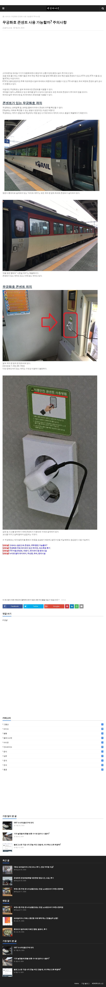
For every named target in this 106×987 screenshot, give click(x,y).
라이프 (7, 16)
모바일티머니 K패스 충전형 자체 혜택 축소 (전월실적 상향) (36, 918)
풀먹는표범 (8, 28)
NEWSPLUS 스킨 (97, 983)
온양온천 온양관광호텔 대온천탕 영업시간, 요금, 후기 (34, 878)
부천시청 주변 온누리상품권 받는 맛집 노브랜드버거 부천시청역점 (38, 889)
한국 (53, 765)
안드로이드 (53, 747)
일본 (53, 756)
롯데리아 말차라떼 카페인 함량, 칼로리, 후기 (30, 929)
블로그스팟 (53, 738)
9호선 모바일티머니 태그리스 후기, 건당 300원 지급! (34, 867)
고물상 (53, 724)
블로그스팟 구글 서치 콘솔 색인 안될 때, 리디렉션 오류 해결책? (37, 845)
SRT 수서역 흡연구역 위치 (24, 823)
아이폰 (53, 742)
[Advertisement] (53, 51)
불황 (53, 734)
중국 (53, 761)
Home (76, 983)
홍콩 (53, 770)
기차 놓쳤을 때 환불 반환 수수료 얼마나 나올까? (32, 834)
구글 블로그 (85, 983)
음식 (53, 752)
